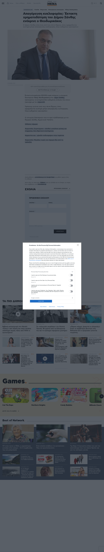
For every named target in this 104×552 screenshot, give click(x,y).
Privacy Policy (60, 306)
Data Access (52, 306)
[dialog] (52, 276)
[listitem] (52, 272)
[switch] (71, 275)
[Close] (78, 245)
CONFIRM (41, 301)
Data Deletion (43, 306)
